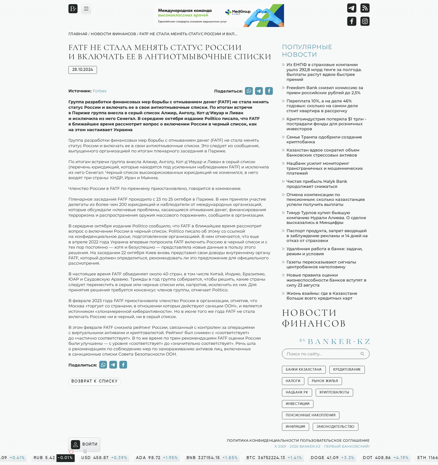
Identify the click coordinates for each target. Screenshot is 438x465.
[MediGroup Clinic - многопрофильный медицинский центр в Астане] (219, 15)
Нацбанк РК (297, 392)
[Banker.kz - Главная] (73, 8)
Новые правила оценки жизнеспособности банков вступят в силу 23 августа (326, 280)
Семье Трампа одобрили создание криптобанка (324, 139)
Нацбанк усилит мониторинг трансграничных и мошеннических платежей (325, 168)
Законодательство (336, 426)
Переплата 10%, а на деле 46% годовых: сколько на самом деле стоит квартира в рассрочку (322, 105)
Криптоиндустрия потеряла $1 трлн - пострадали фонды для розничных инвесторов (326, 124)
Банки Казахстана (304, 369)
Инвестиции (298, 404)
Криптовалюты (334, 392)
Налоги (293, 381)
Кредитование (347, 369)
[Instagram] (365, 21)
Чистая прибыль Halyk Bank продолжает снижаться (317, 184)
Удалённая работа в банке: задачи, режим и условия (324, 251)
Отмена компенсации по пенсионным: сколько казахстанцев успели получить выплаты (326, 199)
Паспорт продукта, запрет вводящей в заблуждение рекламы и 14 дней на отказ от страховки (327, 235)
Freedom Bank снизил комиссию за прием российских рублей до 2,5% (325, 90)
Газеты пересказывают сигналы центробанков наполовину (321, 264)
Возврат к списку (94, 381)
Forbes (100, 90)
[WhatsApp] (249, 91)
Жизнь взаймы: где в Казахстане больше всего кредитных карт (322, 296)
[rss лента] (365, 8)
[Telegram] (351, 8)
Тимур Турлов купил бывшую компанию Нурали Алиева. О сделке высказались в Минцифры (326, 217)
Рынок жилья (325, 381)
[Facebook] (351, 21)
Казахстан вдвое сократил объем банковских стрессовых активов (323, 152)
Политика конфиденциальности (263, 440)
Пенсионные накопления (311, 415)
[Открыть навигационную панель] (86, 8)
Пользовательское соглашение (335, 440)
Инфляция (295, 426)
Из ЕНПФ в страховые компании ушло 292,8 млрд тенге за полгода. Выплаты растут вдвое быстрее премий (324, 72)
